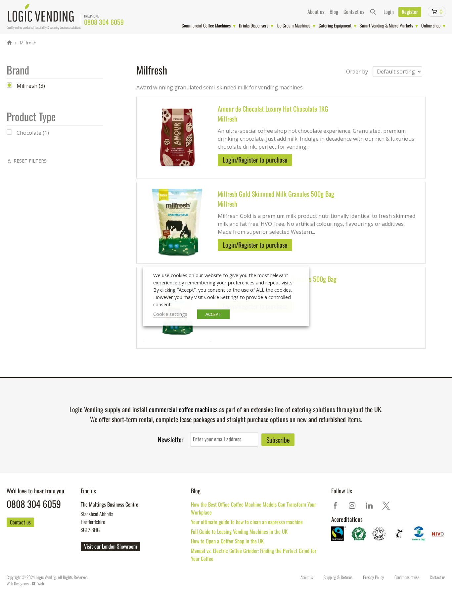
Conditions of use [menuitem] (406, 577)
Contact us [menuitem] (353, 12)
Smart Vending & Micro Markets (386, 25)
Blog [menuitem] (334, 12)
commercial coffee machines (183, 409)
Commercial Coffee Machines (206, 25)
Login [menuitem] (389, 12)
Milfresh (27, 43)
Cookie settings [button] (170, 314)
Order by (357, 71)
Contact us (20, 522)
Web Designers (18, 583)
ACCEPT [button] (213, 314)
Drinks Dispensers (253, 25)
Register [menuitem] (410, 12)
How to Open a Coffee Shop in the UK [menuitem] (227, 541)
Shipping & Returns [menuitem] (338, 577)
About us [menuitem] (315, 12)
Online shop (430, 25)
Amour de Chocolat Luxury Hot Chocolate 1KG (273, 109)
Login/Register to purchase (255, 160)
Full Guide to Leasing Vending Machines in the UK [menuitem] (239, 531)
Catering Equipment (335, 25)
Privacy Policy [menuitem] (373, 577)
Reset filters (30, 161)
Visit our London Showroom (110, 546)
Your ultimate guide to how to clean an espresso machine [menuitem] (247, 522)
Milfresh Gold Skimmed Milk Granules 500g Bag (276, 194)
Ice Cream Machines (293, 25)
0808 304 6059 (104, 22)
